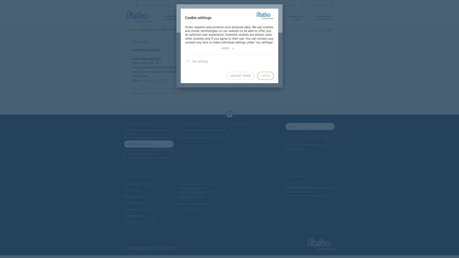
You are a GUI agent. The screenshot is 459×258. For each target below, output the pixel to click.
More (225, 48)
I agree (266, 75)
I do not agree (240, 75)
